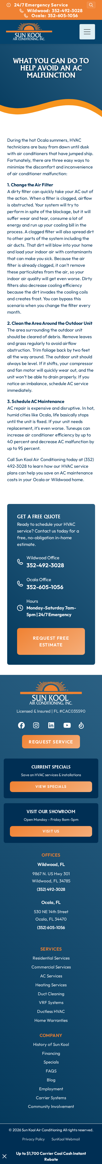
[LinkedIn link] (51, 724)
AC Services (51, 975)
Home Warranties (51, 1020)
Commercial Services (51, 966)
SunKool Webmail (65, 1139)
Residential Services (51, 958)
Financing (51, 1053)
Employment (51, 1088)
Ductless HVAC (51, 1011)
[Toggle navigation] (87, 32)
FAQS (51, 1070)
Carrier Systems (51, 1097)
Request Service (51, 742)
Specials (51, 1061)
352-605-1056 (44, 587)
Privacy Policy (33, 1139)
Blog (51, 1079)
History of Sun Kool (51, 1044)
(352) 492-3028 (51, 889)
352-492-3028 (45, 565)
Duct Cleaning (51, 993)
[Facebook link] (20, 724)
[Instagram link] (35, 724)
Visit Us (51, 831)
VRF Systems (51, 1002)
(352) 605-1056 (51, 927)
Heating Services (51, 984)
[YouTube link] (66, 724)
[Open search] (91, 5)
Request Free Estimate (51, 641)
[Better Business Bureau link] (81, 724)
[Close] (4, 1156)
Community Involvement (51, 1106)
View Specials (51, 786)
